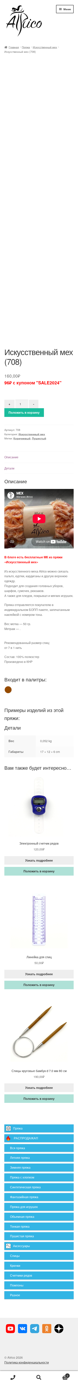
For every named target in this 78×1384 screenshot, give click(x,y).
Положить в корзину (24, 412)
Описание (11, 457)
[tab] (39, 457)
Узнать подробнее (39, 860)
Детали (9, 468)
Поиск (39, 1377)
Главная (14, 47)
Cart (60, 1374)
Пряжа (26, 47)
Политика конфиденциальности (26, 1362)
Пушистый (39, 438)
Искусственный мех (45, 47)
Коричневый (21, 438)
